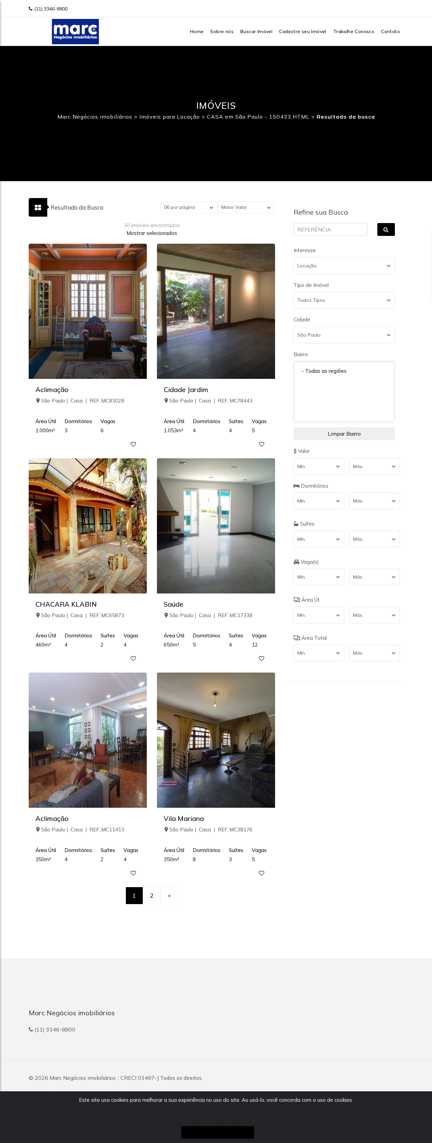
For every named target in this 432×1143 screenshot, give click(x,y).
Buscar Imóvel (256, 31)
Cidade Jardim (186, 389)
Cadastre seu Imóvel (302, 31)
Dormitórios (313, 486)
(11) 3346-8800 (51, 9)
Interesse (305, 250)
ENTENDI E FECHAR (218, 1132)
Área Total (313, 638)
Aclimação (52, 389)
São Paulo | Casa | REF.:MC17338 (210, 615)
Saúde (173, 604)
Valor (303, 451)
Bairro (301, 354)
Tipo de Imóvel (311, 285)
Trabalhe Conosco (353, 31)
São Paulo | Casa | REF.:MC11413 (82, 829)
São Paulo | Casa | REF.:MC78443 (210, 400)
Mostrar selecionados (152, 233)
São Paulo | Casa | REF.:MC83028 (82, 400)
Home (197, 31)
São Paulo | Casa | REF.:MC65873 (82, 615)
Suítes (307, 523)
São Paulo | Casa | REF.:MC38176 (210, 829)
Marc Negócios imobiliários (83, 1077)
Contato (390, 31)
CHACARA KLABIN (66, 604)
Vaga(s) (309, 562)
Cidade (302, 319)
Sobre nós (222, 31)
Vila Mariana (184, 818)
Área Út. (310, 600)
